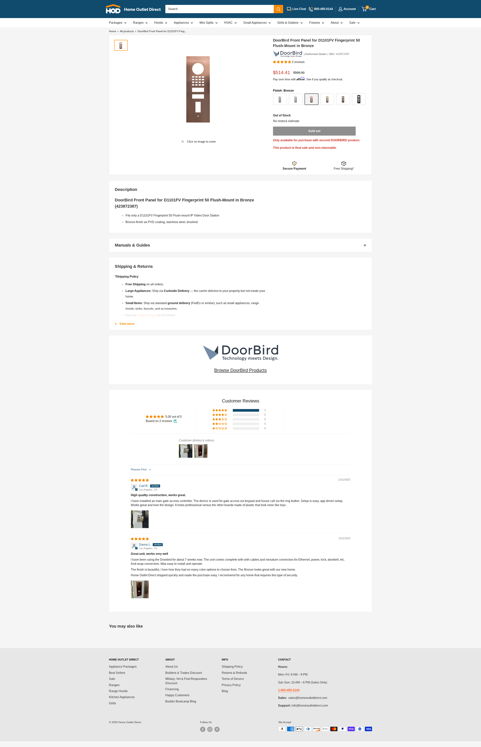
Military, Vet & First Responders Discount (186, 681)
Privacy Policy (231, 685)
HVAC (228, 22)
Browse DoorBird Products (240, 370)
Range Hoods (118, 691)
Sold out (314, 131)
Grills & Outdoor (288, 22)
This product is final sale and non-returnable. (305, 147)
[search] (219, 9)
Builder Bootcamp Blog (180, 701)
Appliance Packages (123, 666)
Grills (112, 703)
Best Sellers (117, 672)
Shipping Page (147, 315)
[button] (282, 62)
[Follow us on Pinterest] (217, 729)
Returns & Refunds (234, 672)
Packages (115, 22)
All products (127, 31)
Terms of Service (233, 678)
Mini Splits (206, 22)
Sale (352, 22)
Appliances (181, 22)
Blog (225, 691)
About (335, 22)
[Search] (278, 9)
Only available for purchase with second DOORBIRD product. (316, 140)
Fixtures (314, 22)
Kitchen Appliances (122, 697)
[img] (140, 480)
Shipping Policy (232, 666)
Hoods (158, 22)
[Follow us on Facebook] (202, 729)
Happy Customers (177, 695)
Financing (172, 689)
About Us (171, 666)
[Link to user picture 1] (140, 519)
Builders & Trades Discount (183, 672)
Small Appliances (255, 22)
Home (112, 31)
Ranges (138, 22)
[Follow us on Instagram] (210, 729)
